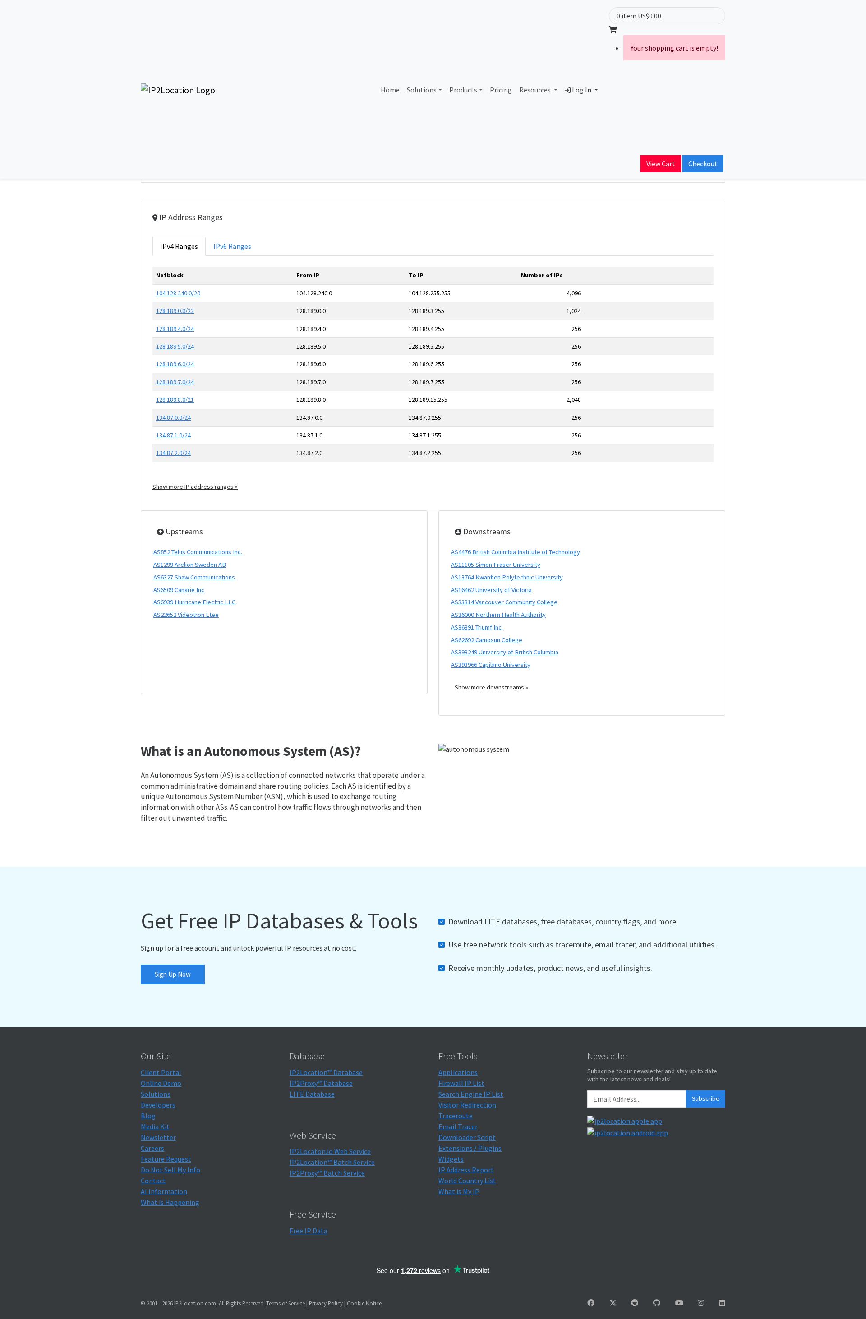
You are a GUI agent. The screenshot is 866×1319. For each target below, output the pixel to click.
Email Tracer (458, 1126)
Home (390, 89)
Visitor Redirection (467, 1104)
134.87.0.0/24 (173, 418)
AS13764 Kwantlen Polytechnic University (507, 577)
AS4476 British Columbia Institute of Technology (515, 552)
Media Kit (155, 1126)
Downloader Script (467, 1137)
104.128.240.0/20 (178, 293)
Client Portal (161, 1072)
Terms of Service (285, 1303)
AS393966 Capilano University (490, 665)
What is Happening (170, 1202)
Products (463, 89)
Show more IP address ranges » (195, 487)
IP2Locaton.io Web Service (330, 1151)
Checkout (703, 163)
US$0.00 (649, 15)
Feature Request (166, 1158)
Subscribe (705, 1098)
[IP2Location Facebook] (590, 1302)
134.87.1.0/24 (173, 435)
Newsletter (158, 1137)
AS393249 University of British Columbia (504, 652)
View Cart (660, 163)
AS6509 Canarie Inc (178, 590)
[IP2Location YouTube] (679, 1302)
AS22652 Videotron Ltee (186, 615)
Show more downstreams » (491, 687)
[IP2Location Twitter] (613, 1302)
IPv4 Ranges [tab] (179, 246)
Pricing (501, 89)
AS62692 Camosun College (486, 640)
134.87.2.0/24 (173, 453)
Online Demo (161, 1083)
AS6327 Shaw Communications (194, 577)
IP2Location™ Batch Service (332, 1162)
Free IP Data (308, 1230)
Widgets (451, 1158)
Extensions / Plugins (470, 1148)
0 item (626, 15)
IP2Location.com (195, 1303)
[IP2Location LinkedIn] (722, 1302)
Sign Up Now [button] (173, 974)
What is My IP (458, 1191)
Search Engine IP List (470, 1093)
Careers (152, 1148)
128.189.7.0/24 (175, 382)
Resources (535, 89)
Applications (458, 1072)
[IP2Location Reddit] (634, 1302)
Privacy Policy (326, 1303)
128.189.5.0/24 (175, 346)
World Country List (467, 1180)
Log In (582, 89)
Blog (148, 1115)
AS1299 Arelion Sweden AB (189, 565)
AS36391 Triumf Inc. (477, 627)
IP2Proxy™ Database (321, 1083)
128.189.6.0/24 (175, 364)
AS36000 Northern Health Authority (498, 615)
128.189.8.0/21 (175, 399)
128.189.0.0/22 (175, 311)
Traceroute (455, 1115)
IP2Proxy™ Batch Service (327, 1172)
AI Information (164, 1191)
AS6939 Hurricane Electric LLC (194, 602)
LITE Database (312, 1093)
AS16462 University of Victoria (491, 590)
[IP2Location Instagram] (701, 1302)
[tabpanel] (433, 379)
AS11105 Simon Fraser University (495, 565)
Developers (158, 1104)
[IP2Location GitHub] (656, 1302)
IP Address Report (466, 1169)
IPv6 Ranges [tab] (232, 246)
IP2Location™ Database (326, 1072)
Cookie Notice (364, 1303)
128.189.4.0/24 (175, 329)
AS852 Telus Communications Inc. (197, 552)
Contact (153, 1180)
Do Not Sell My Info (170, 1169)
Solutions (422, 89)
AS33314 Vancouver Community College (504, 602)
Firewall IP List (461, 1083)
